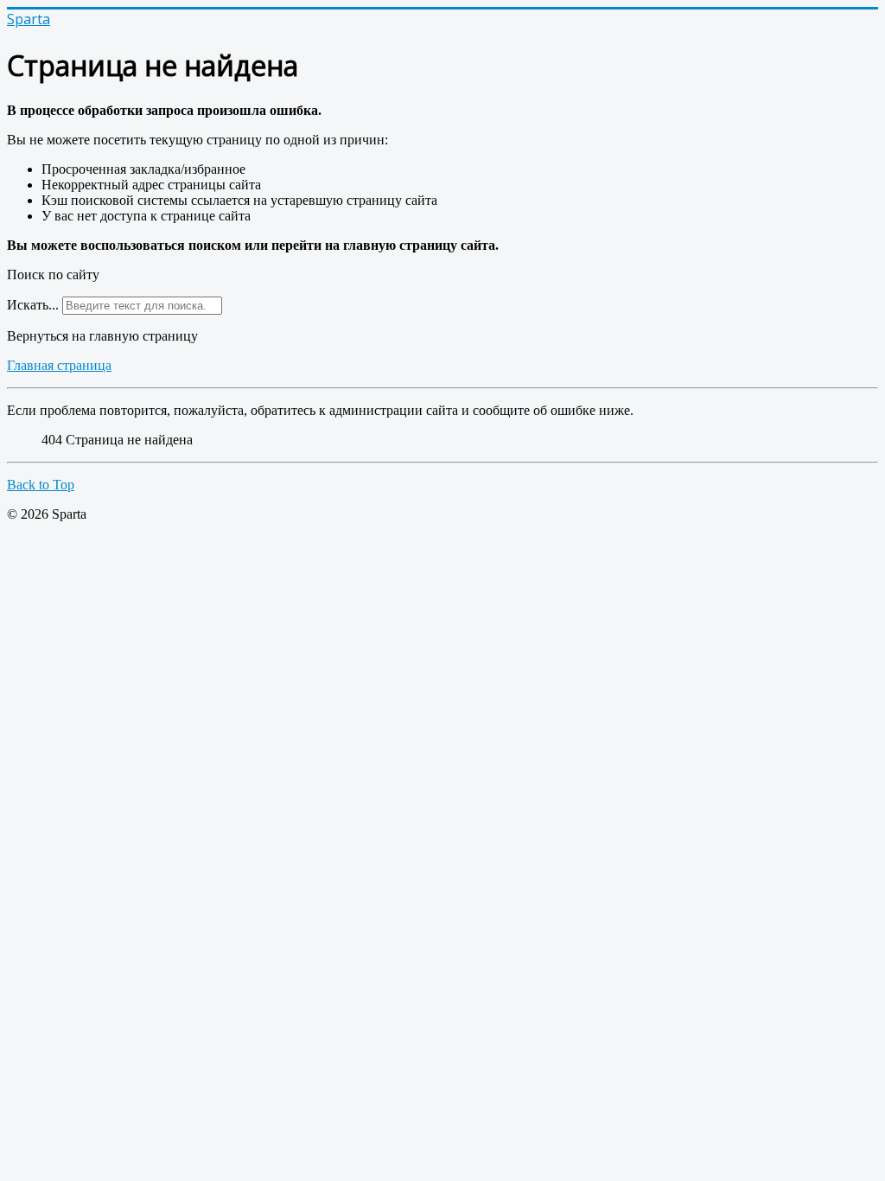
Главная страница (59, 365)
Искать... (33, 304)
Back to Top (40, 484)
